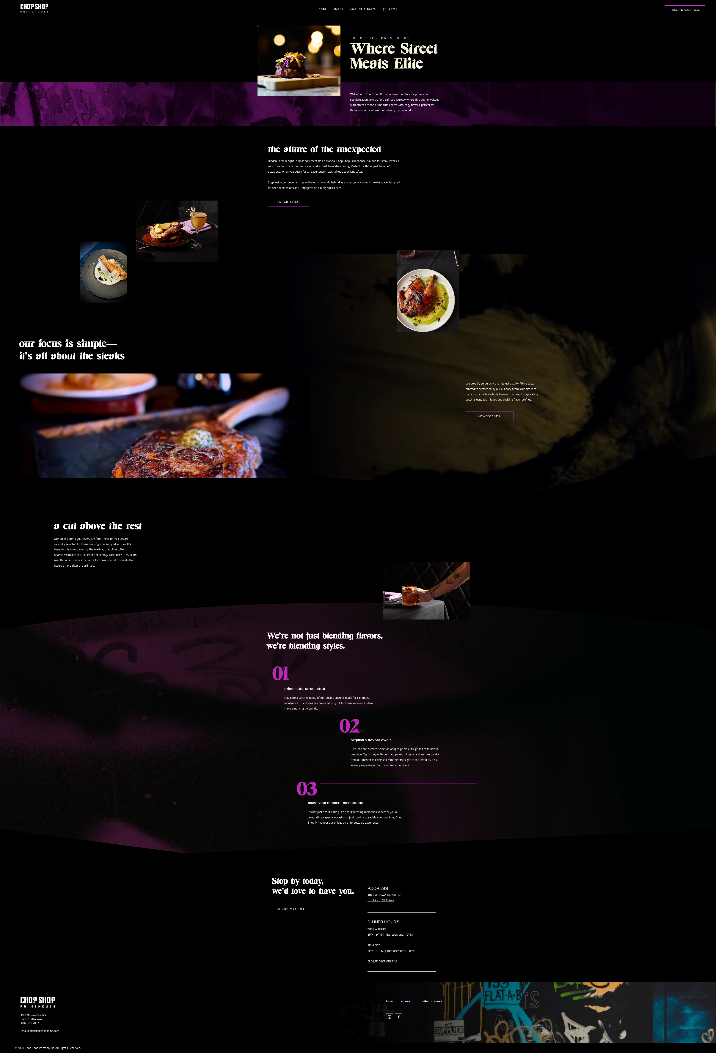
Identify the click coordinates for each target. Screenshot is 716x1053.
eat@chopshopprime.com (43, 1031)
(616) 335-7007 (30, 1023)
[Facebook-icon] (398, 1016)
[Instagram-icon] (389, 1016)
